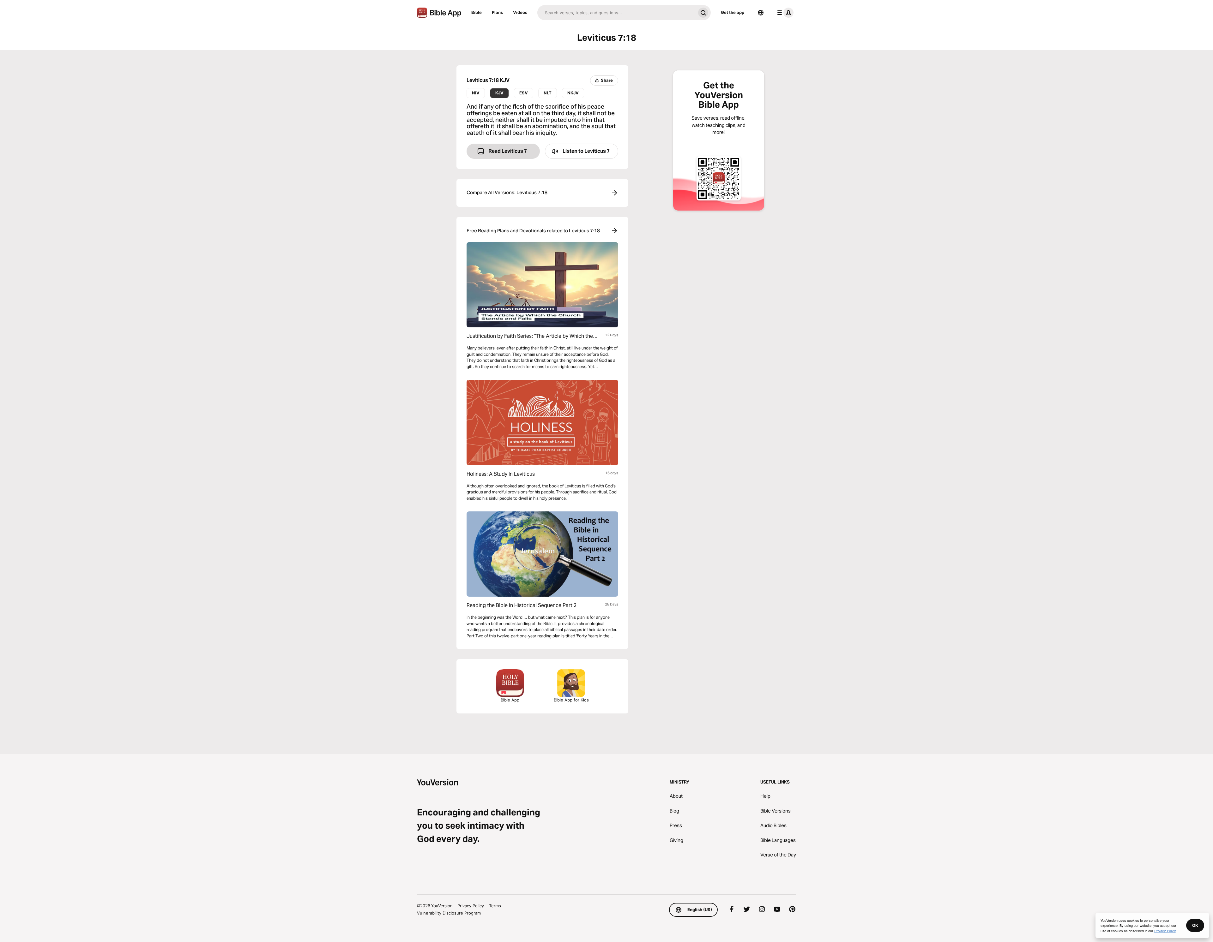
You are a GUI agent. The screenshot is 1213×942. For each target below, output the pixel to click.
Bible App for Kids (571, 699)
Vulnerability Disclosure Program (449, 912)
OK (1195, 925)
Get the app (732, 12)
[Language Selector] (760, 12)
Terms (495, 905)
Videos (520, 12)
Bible (476, 12)
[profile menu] (784, 12)
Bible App (510, 699)
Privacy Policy (470, 905)
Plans (497, 12)
